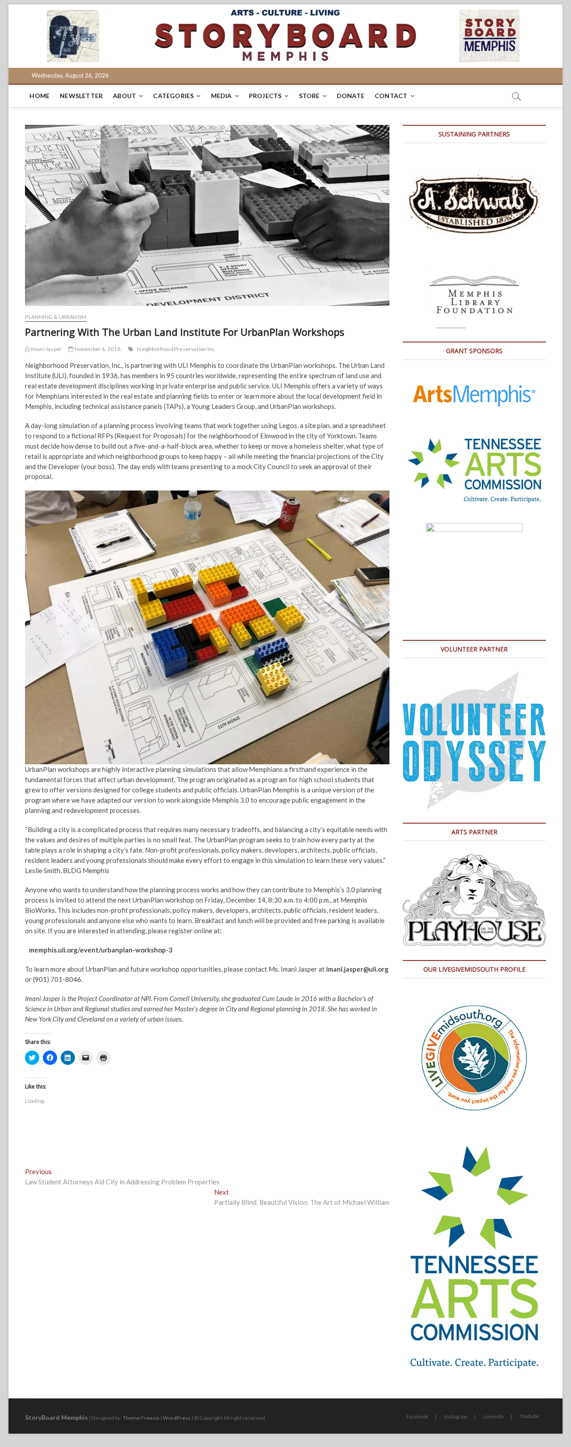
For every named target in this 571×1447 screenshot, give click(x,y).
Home (39, 95)
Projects (265, 95)
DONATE (350, 95)
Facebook (417, 1416)
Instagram (456, 1416)
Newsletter (81, 95)
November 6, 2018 (96, 349)
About (124, 95)
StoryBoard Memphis (56, 1417)
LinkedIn (494, 1416)
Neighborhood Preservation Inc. (176, 349)
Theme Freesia (141, 1417)
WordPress (176, 1417)
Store (309, 95)
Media (221, 95)
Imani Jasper (46, 349)
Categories (173, 95)
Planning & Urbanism (56, 316)
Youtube (529, 1416)
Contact (391, 95)
